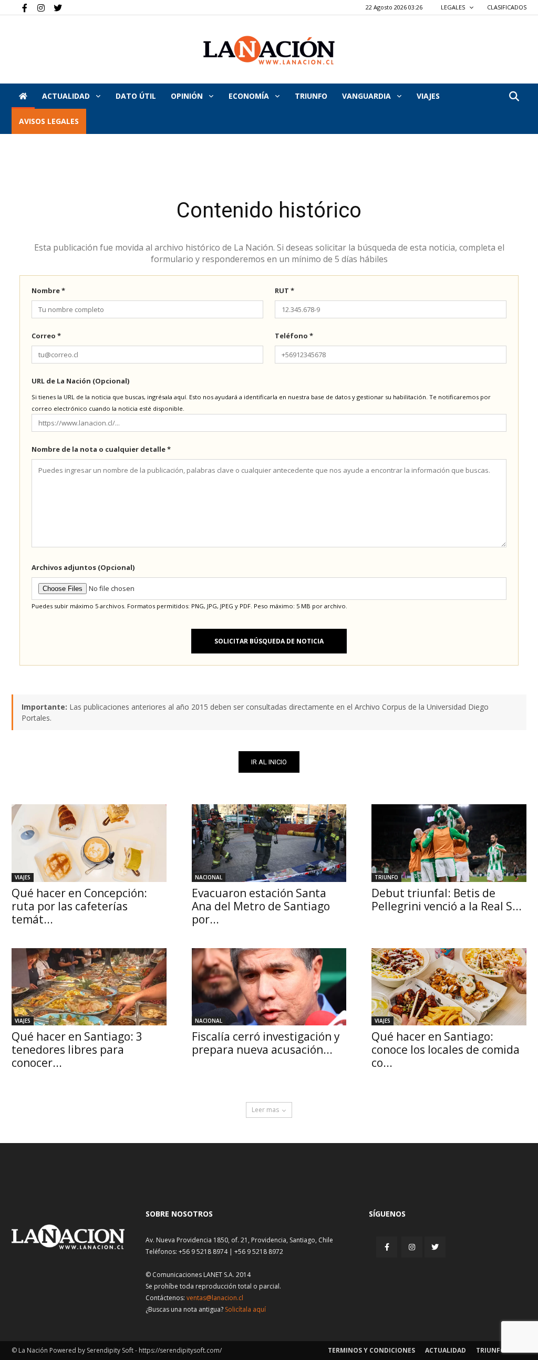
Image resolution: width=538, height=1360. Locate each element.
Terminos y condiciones (371, 1350)
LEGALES (454, 7)
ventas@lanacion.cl (215, 1297)
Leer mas (265, 1109)
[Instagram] (37, 7)
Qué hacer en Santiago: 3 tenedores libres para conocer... (77, 1049)
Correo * (46, 335)
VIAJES (428, 96)
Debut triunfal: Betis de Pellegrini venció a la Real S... (446, 899)
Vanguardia (367, 96)
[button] (513, 97)
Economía (250, 96)
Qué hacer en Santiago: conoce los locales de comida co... (445, 1049)
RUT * (284, 290)
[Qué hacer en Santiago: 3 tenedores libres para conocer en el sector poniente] (89, 986)
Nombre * (48, 290)
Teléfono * (294, 335)
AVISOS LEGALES (49, 121)
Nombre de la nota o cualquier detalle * (101, 449)
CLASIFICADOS (506, 7)
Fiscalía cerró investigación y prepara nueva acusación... (266, 1043)
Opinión (188, 96)
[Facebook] (19, 7)
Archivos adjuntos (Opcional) (83, 567)
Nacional (208, 877)
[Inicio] (23, 96)
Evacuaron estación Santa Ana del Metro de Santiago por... (261, 906)
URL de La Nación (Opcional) (80, 381)
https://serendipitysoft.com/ (180, 1350)
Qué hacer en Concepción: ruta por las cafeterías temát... (79, 906)
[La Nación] (269, 50)
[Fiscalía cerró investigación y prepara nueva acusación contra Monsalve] (269, 986)
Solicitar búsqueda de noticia (269, 641)
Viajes (22, 877)
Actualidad (67, 96)
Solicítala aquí (245, 1309)
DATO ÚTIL (136, 96)
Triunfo (311, 96)
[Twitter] (54, 7)
